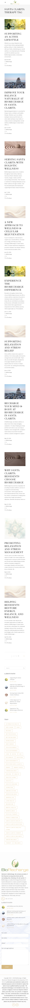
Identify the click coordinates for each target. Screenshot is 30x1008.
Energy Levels (18, 767)
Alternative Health (12, 724)
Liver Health (10, 800)
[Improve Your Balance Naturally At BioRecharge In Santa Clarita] (15, 80)
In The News (9, 65)
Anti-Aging (9, 727)
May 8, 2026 (7, 572)
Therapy (8, 843)
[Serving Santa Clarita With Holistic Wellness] (15, 148)
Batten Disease (11, 734)
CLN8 (7, 754)
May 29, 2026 (8, 438)
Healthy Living (11, 777)
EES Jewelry (9, 757)
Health (17, 774)
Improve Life (10, 797)
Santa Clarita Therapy (13, 833)
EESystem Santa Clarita (14, 764)
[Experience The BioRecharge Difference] (15, 271)
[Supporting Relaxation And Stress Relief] (15, 331)
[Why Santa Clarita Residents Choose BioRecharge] (15, 459)
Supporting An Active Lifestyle (13, 36)
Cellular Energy (11, 747)
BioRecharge (9, 61)
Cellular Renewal (12, 750)
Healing (8, 774)
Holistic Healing (11, 784)
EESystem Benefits (12, 760)
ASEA (18, 727)
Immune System (11, 790)
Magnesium (9, 804)
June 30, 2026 (8, 252)
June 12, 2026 (8, 311)
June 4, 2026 (8, 370)
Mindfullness (10, 810)
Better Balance (11, 737)
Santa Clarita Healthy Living (13, 828)
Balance (8, 730)
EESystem (20, 757)
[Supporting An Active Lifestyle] (15, 24)
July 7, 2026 (7, 192)
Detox (14, 754)
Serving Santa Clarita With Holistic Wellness (17, 694)
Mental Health (11, 807)
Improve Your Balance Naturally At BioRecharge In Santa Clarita (17, 686)
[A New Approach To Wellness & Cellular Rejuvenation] (15, 212)
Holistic (9, 780)
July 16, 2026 (8, 127)
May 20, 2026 (8, 504)
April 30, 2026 (8, 637)
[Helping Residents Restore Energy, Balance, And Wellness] (15, 592)
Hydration (9, 787)
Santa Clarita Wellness (14, 836)
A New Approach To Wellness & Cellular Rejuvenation (15, 228)
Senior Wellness (11, 839)
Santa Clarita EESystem (14, 824)
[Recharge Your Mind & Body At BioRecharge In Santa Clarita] (15, 391)
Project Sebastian (12, 817)
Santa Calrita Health (13, 820)
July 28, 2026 (8, 59)
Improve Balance (11, 794)
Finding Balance (11, 770)
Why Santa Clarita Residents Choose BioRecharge (14, 476)
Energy (8, 767)
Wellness (18, 843)
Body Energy (10, 744)
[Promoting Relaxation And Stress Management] (15, 528)
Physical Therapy (12, 814)
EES (20, 754)
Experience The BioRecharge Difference (16, 709)
